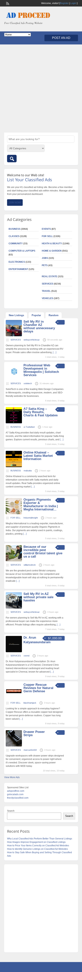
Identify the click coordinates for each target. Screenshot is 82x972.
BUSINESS (14, 229)
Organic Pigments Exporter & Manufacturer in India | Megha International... (40, 504)
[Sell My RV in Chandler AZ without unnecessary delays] (14, 335)
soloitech (28, 383)
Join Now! (15, 202)
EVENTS (46, 229)
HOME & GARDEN (52, 250)
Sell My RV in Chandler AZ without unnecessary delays (39, 326)
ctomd (26, 656)
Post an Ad (61, 37)
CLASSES (14, 236)
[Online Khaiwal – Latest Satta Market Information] (14, 466)
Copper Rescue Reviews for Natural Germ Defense (38, 688)
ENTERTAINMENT (18, 269)
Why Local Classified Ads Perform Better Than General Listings (39, 838)
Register (64, 3)
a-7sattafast (29, 427)
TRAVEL (46, 291)
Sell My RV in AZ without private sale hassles (38, 597)
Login (73, 3)
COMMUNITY (16, 243)
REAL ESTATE (49, 276)
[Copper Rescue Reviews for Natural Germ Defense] (14, 698)
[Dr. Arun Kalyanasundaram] (14, 651)
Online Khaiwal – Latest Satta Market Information (38, 456)
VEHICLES (47, 298)
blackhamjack (29, 703)
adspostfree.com (15, 791)
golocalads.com (15, 794)
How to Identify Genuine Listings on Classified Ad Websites (37, 849)
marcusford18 (30, 750)
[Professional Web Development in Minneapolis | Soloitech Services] (14, 379)
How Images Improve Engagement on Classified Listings (36, 842)
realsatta (28, 470)
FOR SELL (47, 236)
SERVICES (47, 283)
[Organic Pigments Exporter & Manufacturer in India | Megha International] (14, 513)
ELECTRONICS (17, 262)
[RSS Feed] (7, 3)
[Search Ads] (12, 158)
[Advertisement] (41, 88)
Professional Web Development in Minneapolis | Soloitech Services (41, 370)
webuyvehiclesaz (32, 340)
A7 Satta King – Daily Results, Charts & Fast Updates (40, 412)
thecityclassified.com (17, 797)
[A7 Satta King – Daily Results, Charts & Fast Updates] (14, 422)
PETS (45, 265)
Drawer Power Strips (34, 733)
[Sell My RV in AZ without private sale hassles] (14, 607)
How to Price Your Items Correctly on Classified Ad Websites (38, 845)
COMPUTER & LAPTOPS (22, 250)
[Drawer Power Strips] (14, 745)
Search (10, 811)
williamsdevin (30, 565)
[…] (54, 352)
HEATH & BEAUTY (52, 243)
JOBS (45, 258)
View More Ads (12, 777)
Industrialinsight (30, 518)
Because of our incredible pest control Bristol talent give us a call (42, 551)
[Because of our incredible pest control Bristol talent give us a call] (14, 560)
